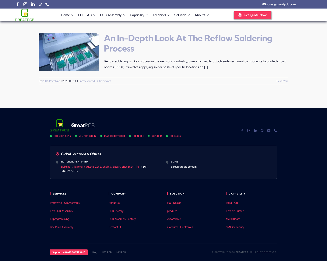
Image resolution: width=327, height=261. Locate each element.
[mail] (268, 130)
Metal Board (233, 218)
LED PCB (107, 252)
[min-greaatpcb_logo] (24, 11)
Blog (94, 252)
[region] (49, 233)
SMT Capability (235, 227)
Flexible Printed (235, 211)
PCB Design (174, 202)
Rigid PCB (232, 202)
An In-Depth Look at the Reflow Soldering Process (188, 43)
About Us (114, 202)
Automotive (174, 218)
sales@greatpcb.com (281, 4)
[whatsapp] (40, 4)
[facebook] (18, 4)
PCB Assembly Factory (122, 218)
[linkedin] (33, 4)
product (172, 211)
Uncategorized (87, 80)
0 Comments (104, 80)
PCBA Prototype (51, 80)
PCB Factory (116, 211)
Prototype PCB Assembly (65, 202)
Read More (282, 80)
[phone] (47, 4)
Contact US (115, 227)
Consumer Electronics (180, 227)
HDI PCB (121, 252)
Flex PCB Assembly (61, 211)
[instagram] (25, 4)
